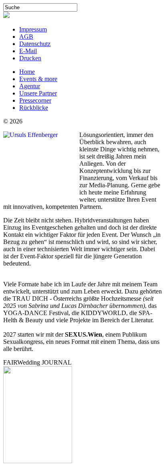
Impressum (33, 29)
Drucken (30, 58)
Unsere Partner (38, 93)
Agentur (29, 86)
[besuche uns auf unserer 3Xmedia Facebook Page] (6, 15)
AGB (26, 36)
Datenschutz (34, 43)
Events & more (38, 78)
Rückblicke (33, 107)
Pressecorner (35, 100)
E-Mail (28, 51)
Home (27, 71)
